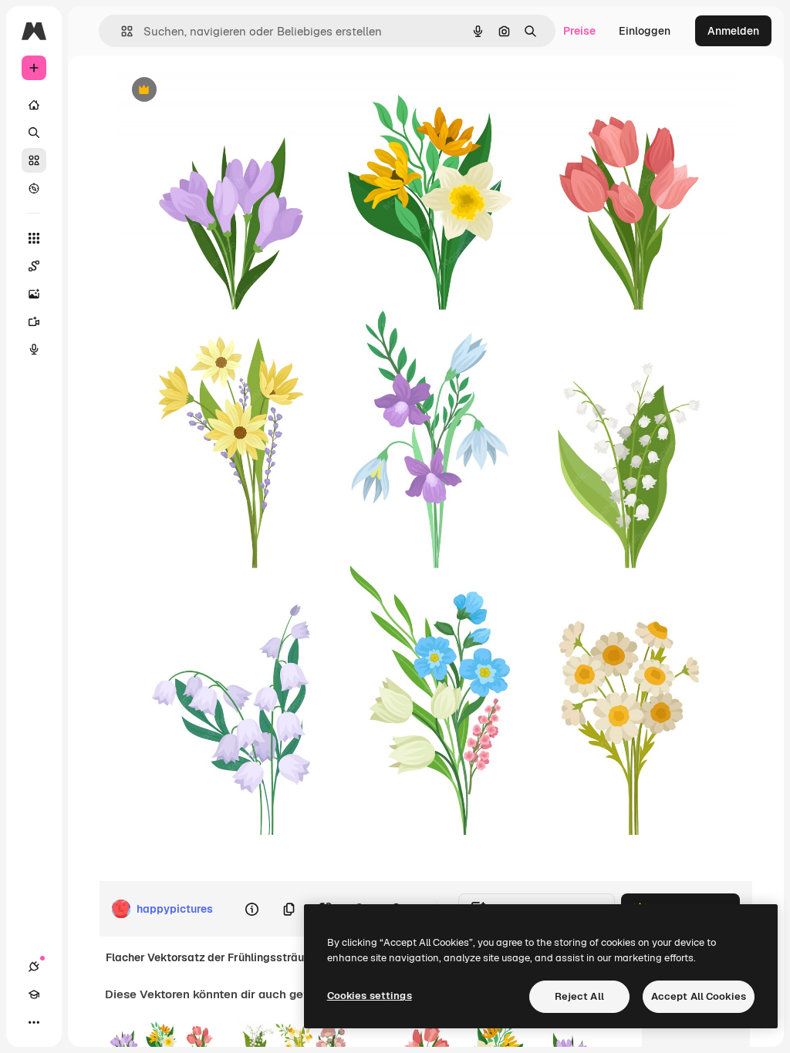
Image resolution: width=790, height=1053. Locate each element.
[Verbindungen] (34, 966)
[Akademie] (34, 994)
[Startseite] (34, 105)
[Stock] (34, 160)
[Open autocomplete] (121, 31)
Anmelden (733, 31)
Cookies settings (369, 995)
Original (215, 90)
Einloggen (644, 31)
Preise (579, 31)
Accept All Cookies (698, 996)
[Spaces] (34, 266)
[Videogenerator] (34, 321)
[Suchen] (34, 132)
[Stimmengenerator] (34, 349)
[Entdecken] (34, 188)
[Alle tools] (34, 238)
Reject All (579, 996)
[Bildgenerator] (34, 293)
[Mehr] (34, 1022)
